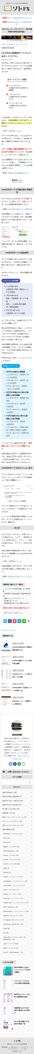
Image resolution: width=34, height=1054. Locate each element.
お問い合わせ (14, 1047)
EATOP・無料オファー (15, 613)
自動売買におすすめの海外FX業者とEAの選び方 (22, 1010)
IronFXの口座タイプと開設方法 (20, 209)
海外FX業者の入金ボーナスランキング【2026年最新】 (22, 969)
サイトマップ (24, 1047)
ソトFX (17, 1041)
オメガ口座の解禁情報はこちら (17, 40)
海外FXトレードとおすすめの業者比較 (17, 1044)
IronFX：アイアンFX (9, 630)
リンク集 (24, 1049)
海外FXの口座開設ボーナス (18, 173)
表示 (20, 180)
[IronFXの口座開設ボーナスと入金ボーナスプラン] (19, 621)
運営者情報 (4, 1047)
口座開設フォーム (15, 131)
